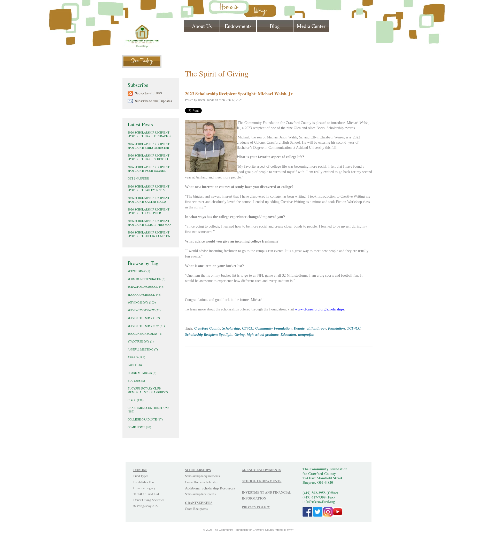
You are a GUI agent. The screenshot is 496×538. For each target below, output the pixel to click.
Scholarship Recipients (200, 494)
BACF (135, 365)
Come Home (139, 427)
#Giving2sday (142, 302)
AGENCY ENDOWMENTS (261, 469)
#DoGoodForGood (144, 295)
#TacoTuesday (141, 341)
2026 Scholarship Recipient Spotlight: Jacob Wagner (148, 169)
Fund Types (140, 475)
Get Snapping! (138, 178)
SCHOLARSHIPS (198, 469)
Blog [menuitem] (275, 25)
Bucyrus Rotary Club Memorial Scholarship (148, 390)
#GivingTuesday (144, 318)
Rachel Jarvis (206, 100)
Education (288, 334)
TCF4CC (353, 328)
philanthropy (316, 328)
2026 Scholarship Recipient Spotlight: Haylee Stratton (150, 134)
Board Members (142, 373)
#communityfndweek (146, 279)
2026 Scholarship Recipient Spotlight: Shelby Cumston (149, 234)
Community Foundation (273, 328)
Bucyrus (136, 381)
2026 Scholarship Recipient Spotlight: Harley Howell (148, 157)
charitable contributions (148, 409)
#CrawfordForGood (146, 287)
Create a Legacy (144, 488)
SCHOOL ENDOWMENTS (261, 481)
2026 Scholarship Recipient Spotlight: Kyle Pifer (148, 211)
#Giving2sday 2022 (145, 505)
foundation (336, 328)
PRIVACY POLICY (256, 507)
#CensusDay (139, 271)
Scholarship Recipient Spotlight (209, 334)
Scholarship (231, 328)
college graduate (145, 419)
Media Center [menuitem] (311, 25)
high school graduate (262, 334)
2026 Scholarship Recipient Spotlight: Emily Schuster (148, 146)
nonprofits (306, 334)
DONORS (140, 469)
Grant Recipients (196, 508)
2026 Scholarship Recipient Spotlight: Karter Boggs (148, 199)
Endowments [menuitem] (238, 25)
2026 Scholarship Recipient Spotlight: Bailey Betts (148, 188)
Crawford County (207, 328)
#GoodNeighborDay (145, 334)
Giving (240, 334)
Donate (299, 328)
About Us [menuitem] (202, 25)
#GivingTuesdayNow (146, 326)
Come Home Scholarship (201, 482)
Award (136, 357)
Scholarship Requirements (202, 475)
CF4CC (247, 328)
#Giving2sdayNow (144, 310)
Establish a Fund (144, 482)
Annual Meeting (143, 349)
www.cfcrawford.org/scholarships (319, 309)
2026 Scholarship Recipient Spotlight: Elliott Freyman (150, 222)
